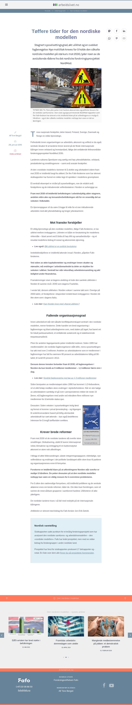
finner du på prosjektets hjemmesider (77, 553)
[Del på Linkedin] (124, 31)
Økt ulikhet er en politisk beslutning (60, 246)
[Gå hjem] (66, 4)
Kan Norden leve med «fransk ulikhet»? (61, 304)
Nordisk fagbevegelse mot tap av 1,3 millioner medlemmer (69, 378)
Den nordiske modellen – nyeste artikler (66, 612)
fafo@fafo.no (24, 690)
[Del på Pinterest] (116, 38)
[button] (6, 4)
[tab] (63, 657)
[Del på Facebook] (116, 31)
